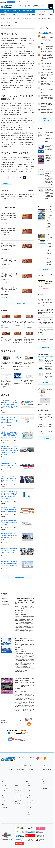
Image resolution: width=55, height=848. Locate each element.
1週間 (45, 32)
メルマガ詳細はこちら (48, 283)
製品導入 (28, 1)
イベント (28, 788)
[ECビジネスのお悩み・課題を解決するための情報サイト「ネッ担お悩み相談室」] (19, 844)
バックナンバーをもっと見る (18, 303)
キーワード (29, 805)
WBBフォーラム (5, 807)
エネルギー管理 (41, 14)
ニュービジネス (5, 800)
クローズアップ (29, 802)
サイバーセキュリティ (17, 795)
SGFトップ (3, 18)
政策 (3, 797)
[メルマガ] (27, 719)
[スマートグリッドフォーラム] (8, 760)
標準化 (3, 795)
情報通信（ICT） (16, 792)
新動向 (28, 812)
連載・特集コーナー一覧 (10, 18)
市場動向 (28, 814)
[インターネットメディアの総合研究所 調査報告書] (19, 832)
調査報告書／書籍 (11, 14)
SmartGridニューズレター (48, 788)
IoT (47, 14)
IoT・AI (19, 1)
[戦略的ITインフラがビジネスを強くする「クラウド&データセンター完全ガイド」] (19, 828)
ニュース (28, 792)
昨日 (40, 32)
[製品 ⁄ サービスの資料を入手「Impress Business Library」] (40, 836)
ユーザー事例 (29, 817)
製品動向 (28, 785)
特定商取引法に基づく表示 (22, 769)
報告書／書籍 (20, 6)
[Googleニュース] (31, 719)
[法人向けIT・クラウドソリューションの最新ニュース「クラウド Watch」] (30, 832)
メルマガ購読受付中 (27, 6)
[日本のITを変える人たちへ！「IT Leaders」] (40, 832)
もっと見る (45, 269)
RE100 (3, 804)
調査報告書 (45, 786)
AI (20, 14)
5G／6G (3, 790)
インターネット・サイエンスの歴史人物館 (24, 18)
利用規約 (43, 765)
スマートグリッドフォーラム (7, 6)
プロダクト (29, 807)
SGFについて (36, 6)
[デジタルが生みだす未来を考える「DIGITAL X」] (19, 840)
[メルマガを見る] (37, 758)
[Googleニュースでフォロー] (41, 758)
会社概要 (31, 769)
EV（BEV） (3, 792)
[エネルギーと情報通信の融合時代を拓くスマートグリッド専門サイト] (19, 836)
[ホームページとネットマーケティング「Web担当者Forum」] (40, 828)
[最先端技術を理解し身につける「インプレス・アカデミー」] (40, 840)
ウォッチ (28, 809)
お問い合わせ (32, 765)
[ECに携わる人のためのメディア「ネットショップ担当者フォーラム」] (30, 836)
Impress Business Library (43, 274)
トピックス (28, 797)
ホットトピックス (30, 800)
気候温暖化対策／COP (17, 804)
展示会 (28, 819)
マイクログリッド (17, 785)
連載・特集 (3, 14)
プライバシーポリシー (9, 769)
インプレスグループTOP (46, 769)
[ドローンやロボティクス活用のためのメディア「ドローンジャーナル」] (30, 840)
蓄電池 (15, 797)
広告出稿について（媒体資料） (21, 766)
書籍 (44, 783)
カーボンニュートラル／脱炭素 (18, 801)
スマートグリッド (26, 14)
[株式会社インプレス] (6, 836)
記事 (44, 781)
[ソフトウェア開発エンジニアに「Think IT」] (30, 828)
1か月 (50, 32)
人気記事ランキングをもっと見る (46, 119)
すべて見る (46, 438)
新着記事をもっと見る (19, 577)
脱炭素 (33, 14)
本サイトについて (8, 765)
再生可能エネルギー (17, 790)
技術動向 (28, 783)
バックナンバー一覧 (44, 401)
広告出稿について (43, 6)
